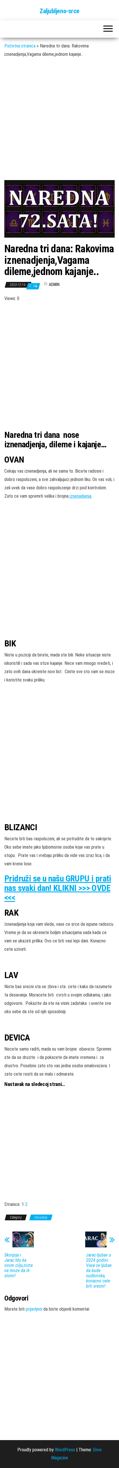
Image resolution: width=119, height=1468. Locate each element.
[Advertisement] (59, 123)
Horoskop (40, 1217)
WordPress (65, 1449)
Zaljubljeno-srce (59, 11)
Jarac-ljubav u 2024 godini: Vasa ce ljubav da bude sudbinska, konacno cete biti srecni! (99, 1271)
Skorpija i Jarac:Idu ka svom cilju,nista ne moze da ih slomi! (18, 1265)
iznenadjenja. (80, 496)
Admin (54, 284)
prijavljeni (34, 1309)
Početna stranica (20, 46)
